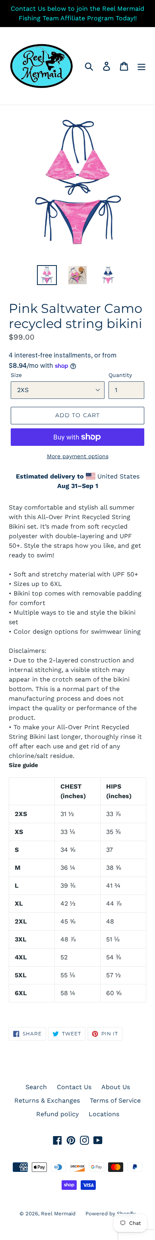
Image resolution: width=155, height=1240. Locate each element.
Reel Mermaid (58, 1214)
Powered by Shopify (110, 1214)
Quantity (120, 375)
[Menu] (141, 66)
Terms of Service (115, 1100)
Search (36, 1087)
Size (16, 375)
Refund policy (57, 1114)
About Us (115, 1087)
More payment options (77, 456)
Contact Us (74, 1087)
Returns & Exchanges (47, 1100)
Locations (104, 1114)
